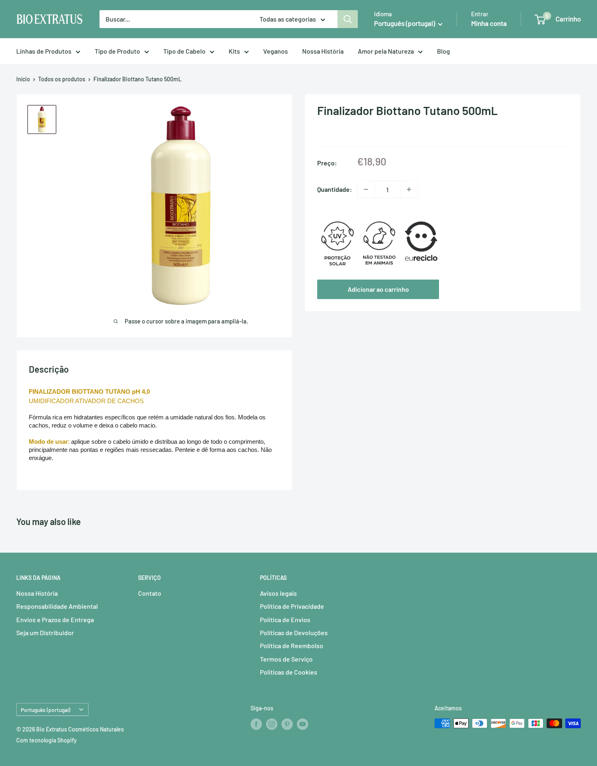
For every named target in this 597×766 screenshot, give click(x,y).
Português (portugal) (45, 709)
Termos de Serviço (286, 659)
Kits (234, 51)
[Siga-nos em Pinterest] (287, 724)
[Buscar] (347, 19)
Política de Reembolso (291, 645)
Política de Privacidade (292, 606)
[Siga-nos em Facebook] (256, 724)
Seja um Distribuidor (45, 632)
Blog (443, 51)
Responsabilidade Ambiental (57, 606)
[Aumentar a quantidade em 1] (408, 189)
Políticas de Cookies (288, 672)
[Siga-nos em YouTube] (302, 724)
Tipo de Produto (117, 51)
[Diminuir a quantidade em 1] (365, 189)
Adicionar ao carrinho (378, 289)
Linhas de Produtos (43, 51)
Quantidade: (334, 189)
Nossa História (323, 51)
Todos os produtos (61, 79)
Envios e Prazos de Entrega (55, 619)
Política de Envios (285, 619)
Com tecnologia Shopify (46, 740)
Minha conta (489, 23)
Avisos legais (278, 593)
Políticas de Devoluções (294, 632)
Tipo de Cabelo (184, 51)
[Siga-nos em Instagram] (271, 724)
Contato (149, 593)
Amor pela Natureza (386, 51)
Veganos (275, 51)
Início (23, 79)
